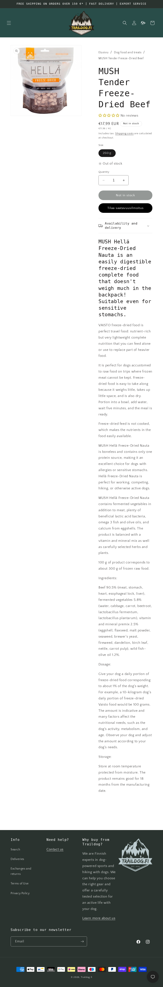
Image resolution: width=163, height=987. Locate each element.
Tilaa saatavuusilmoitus (125, 208)
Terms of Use (19, 883)
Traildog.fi (86, 977)
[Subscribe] (82, 941)
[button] (9, 23)
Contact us (54, 849)
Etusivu (103, 52)
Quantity (103, 171)
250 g (109, 154)
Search (15, 849)
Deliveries (17, 859)
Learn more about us (98, 918)
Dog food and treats (127, 52)
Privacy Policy (20, 893)
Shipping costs (124, 133)
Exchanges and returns (21, 871)
